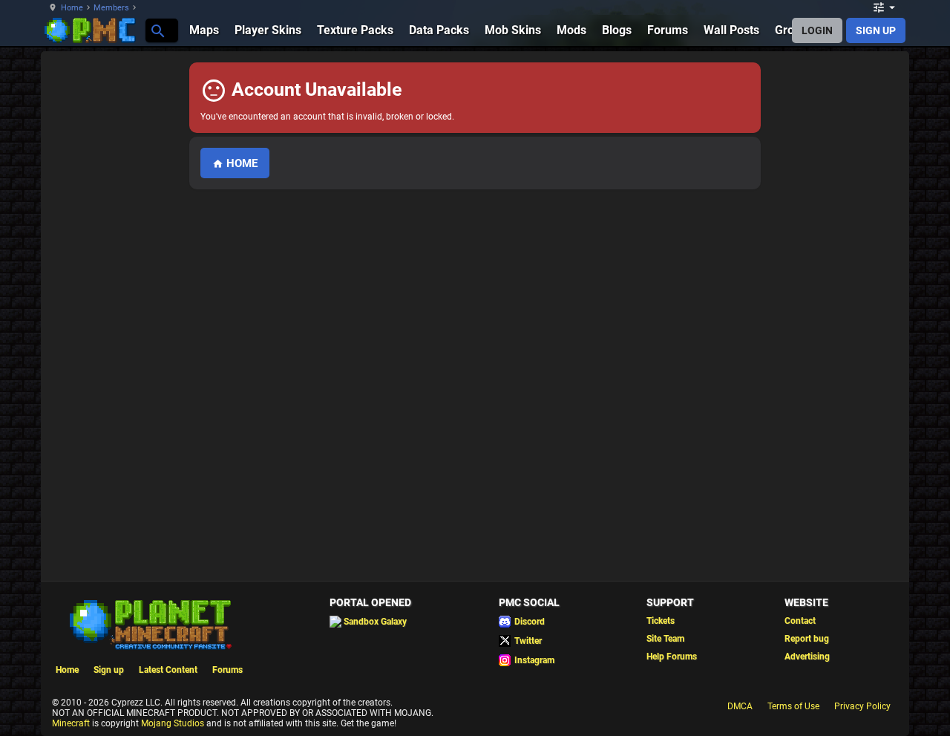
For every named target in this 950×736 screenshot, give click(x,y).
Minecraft (71, 723)
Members (111, 8)
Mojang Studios (172, 723)
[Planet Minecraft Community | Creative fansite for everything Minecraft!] (149, 623)
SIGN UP (876, 30)
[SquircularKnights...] (157, 30)
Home (72, 8)
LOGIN (817, 30)
